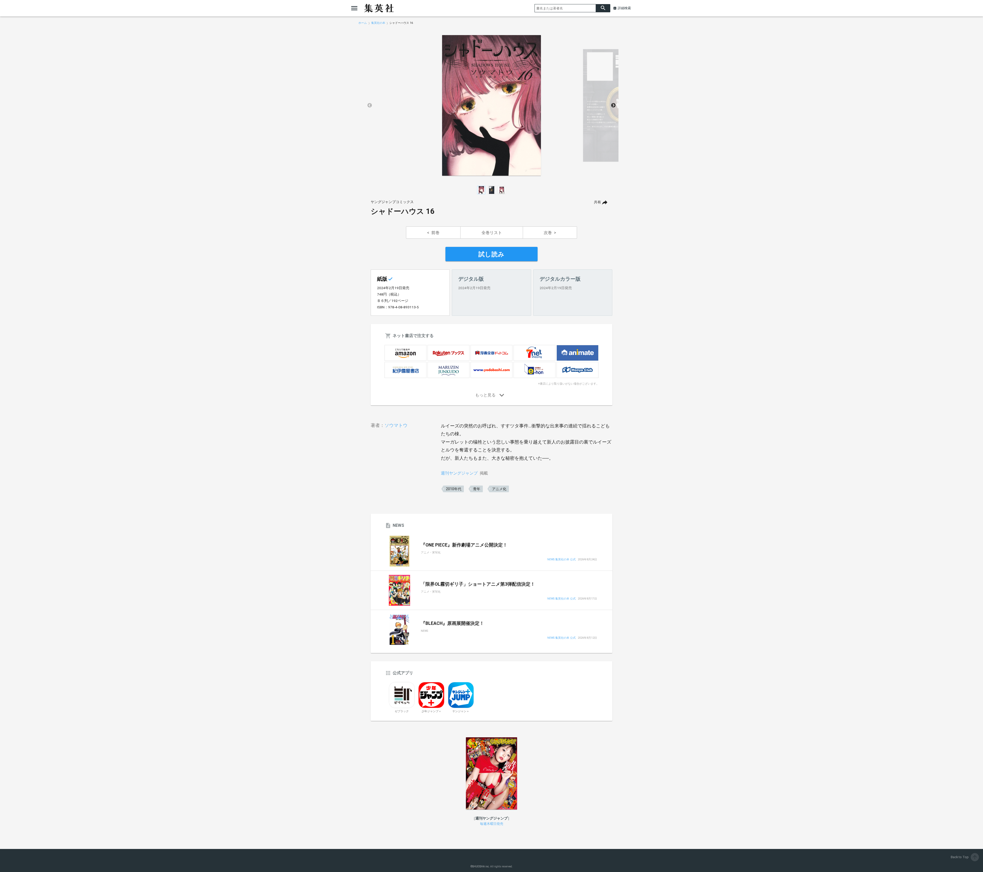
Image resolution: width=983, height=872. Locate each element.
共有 (597, 202)
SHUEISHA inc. (481, 866)
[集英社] (378, 8)
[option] (491, 105)
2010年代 (453, 489)
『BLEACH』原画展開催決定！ (452, 623)
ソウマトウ (396, 425)
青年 (476, 489)
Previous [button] (370, 105)
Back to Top (964, 857)
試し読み (491, 254)
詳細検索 (624, 8)
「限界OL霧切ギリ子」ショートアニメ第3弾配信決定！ (478, 584)
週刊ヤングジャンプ (459, 473)
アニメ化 (499, 489)
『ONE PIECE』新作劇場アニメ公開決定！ (464, 545)
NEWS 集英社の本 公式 (561, 559)
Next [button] (613, 105)
